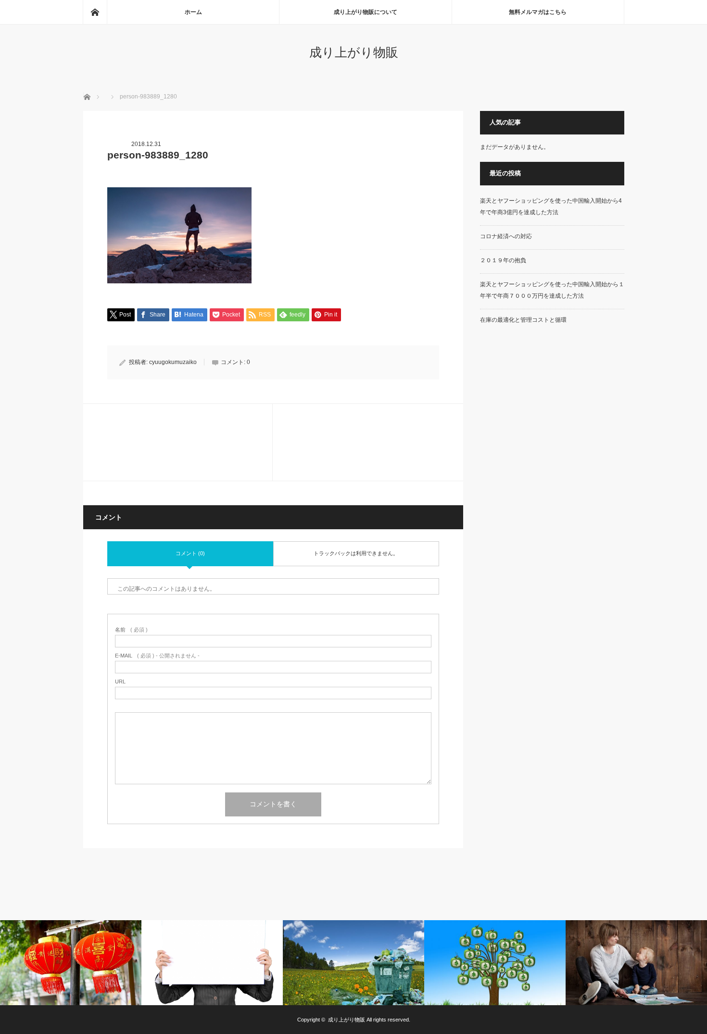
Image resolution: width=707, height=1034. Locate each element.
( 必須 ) (131, 630)
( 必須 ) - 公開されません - (157, 655)
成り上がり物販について (365, 12)
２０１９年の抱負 (503, 260)
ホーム (193, 12)
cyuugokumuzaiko (173, 362)
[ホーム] (95, 12)
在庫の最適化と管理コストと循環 (523, 319)
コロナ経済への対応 (506, 236)
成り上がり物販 (353, 52)
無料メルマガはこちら (538, 12)
